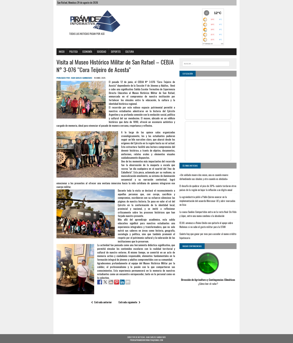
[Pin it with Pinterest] (116, 282)
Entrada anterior (103, 302)
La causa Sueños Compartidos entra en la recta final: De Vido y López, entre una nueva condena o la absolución (207, 214)
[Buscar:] (206, 63)
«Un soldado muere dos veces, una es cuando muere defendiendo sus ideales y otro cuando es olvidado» (203, 177)
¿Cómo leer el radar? (208, 284)
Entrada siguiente (128, 302)
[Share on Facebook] (99, 282)
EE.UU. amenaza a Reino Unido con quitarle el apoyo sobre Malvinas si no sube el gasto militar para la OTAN (206, 225)
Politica (73, 51)
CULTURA (129, 51)
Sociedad (101, 51)
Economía (87, 51)
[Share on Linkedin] (122, 282)
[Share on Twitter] (105, 282)
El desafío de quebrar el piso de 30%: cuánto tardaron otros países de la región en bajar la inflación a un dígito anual (207, 188)
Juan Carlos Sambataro (81, 78)
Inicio (62, 51)
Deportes (116, 51)
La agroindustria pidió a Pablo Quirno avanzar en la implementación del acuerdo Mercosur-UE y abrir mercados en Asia (207, 201)
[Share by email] (127, 282)
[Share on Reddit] (111, 282)
